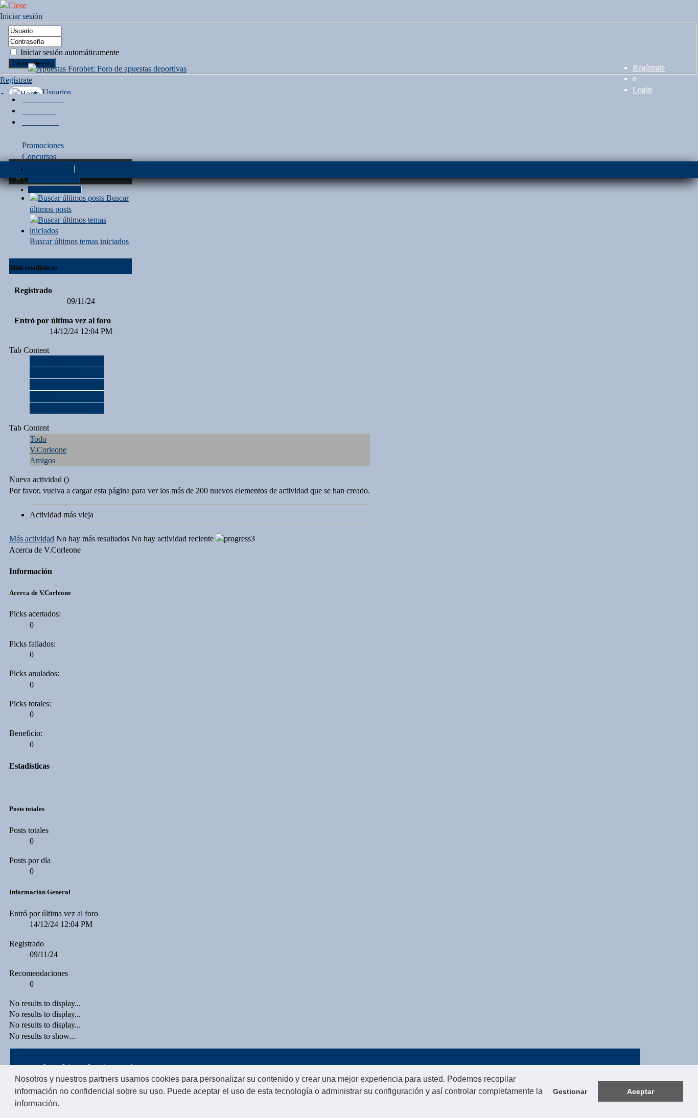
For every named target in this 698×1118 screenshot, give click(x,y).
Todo (38, 439)
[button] (62, 1104)
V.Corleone (48, 449)
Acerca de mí (55, 372)
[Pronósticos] (40, 121)
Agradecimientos (61, 407)
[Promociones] (43, 99)
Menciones (51, 384)
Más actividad (31, 538)
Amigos (42, 460)
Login (642, 89)
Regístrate (649, 67)
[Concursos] (39, 110)
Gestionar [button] (570, 1091)
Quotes (45, 396)
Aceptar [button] (640, 1091)
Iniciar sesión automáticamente (68, 52)
